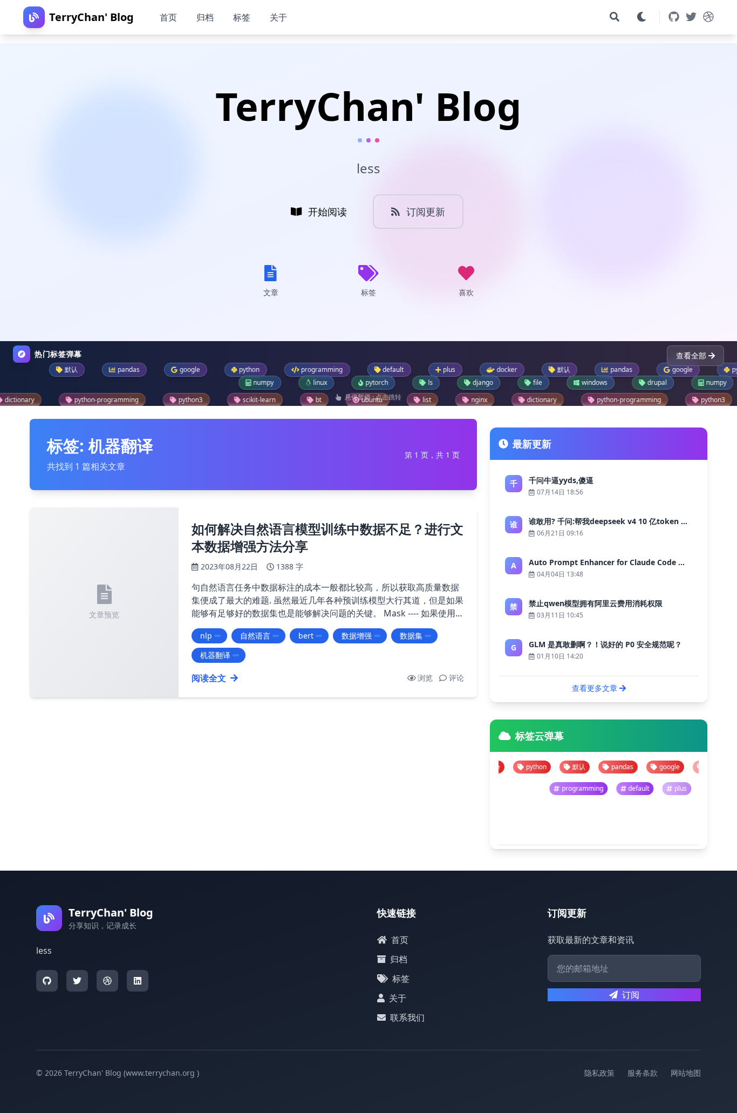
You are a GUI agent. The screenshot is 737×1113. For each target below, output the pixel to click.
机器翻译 (215, 655)
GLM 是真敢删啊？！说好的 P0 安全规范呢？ (605, 644)
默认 (527, 766)
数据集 (411, 635)
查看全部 (691, 355)
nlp (206, 635)
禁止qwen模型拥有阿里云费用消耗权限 (596, 603)
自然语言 (255, 635)
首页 (168, 17)
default (686, 788)
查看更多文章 (594, 688)
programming (629, 788)
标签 (241, 17)
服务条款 (642, 1073)
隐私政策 (599, 1073)
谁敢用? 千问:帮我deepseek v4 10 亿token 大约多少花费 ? (630, 521)
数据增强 (357, 635)
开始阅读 (327, 211)
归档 (205, 17)
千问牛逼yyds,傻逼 (561, 480)
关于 (278, 17)
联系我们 (407, 1017)
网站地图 (686, 1073)
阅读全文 (209, 678)
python (664, 766)
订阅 (630, 995)
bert (305, 635)
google (618, 766)
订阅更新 (425, 211)
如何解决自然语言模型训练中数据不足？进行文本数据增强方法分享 (327, 537)
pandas (570, 766)
